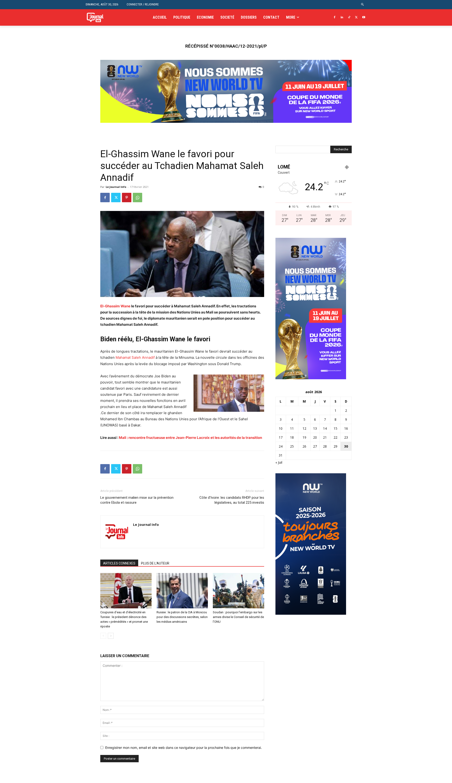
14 (325, 428)
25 (292, 446)
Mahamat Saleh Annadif (135, 357)
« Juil (278, 462)
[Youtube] (363, 17)
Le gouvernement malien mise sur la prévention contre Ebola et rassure (137, 500)
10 (280, 428)
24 (280, 446)
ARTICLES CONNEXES (119, 563)
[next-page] (111, 636)
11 (292, 428)
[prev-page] (103, 636)
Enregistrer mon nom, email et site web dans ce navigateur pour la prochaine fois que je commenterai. (183, 748)
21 (325, 437)
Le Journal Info (116, 187)
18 (292, 437)
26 (304, 446)
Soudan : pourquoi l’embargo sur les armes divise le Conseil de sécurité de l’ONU (238, 616)
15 (335, 428)
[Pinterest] (126, 197)
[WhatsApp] (137, 197)
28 (325, 446)
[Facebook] (334, 17)
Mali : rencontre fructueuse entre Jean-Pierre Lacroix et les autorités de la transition (190, 437)
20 (315, 437)
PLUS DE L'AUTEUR (155, 563)
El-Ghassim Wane (115, 306)
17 (280, 437)
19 (304, 437)
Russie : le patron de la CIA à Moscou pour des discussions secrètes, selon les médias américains (182, 616)
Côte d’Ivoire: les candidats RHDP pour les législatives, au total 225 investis (231, 500)
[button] (362, 4)
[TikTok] (349, 17)
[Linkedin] (342, 17)
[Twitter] (356, 17)
